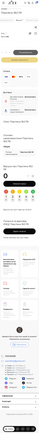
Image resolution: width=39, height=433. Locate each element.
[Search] (25, 3)
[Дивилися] (17, 429)
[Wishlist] (35, 33)
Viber (11, 383)
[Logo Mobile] (12, 3)
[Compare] (30, 33)
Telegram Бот (31, 387)
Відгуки (19, 20)
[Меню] (3, 3)
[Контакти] (29, 3)
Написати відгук (19, 184)
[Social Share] (35, 27)
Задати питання (19, 231)
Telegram (12, 379)
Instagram (13, 387)
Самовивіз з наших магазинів (17, 111)
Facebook (30, 379)
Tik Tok (29, 383)
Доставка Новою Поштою (16, 98)
